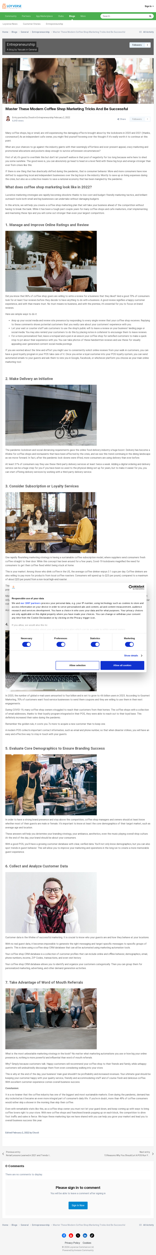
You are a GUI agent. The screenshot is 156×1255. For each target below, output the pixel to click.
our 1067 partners (31, 603)
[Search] (150, 16)
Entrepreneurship (54, 24)
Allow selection (77, 665)
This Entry (138, 16)
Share (122, 119)
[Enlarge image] (51, 261)
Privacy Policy (72, 1242)
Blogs (72, 16)
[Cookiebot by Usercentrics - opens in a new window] (131, 587)
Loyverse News (10, 24)
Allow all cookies (122, 665)
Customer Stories (32, 24)
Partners (26, 16)
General (32, 49)
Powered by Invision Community (78, 1250)
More (83, 16)
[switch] (61, 644)
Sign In (148, 6)
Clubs (61, 16)
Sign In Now (78, 1205)
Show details (131, 655)
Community (10, 16)
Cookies (87, 1242)
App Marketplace (44, 16)
